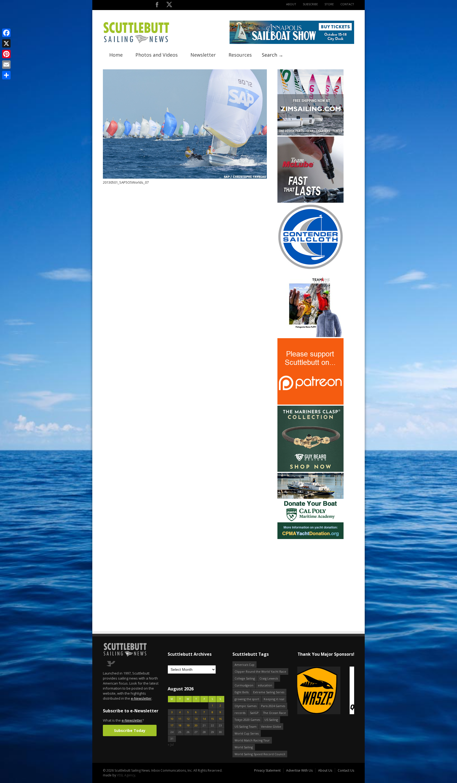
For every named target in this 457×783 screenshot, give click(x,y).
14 (204, 719)
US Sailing (271, 720)
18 (179, 725)
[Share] (6, 75)
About (291, 4)
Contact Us (346, 770)
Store (329, 4)
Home (116, 55)
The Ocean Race (274, 713)
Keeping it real (274, 699)
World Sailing (244, 747)
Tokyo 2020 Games (247, 720)
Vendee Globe (271, 726)
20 (196, 725)
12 (188, 719)
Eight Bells (242, 692)
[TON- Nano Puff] (310, 336)
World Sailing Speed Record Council (260, 754)
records (240, 713)
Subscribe (310, 4)
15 (212, 719)
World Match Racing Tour (252, 740)
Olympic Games (246, 706)
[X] (6, 43)
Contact (347, 4)
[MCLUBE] (310, 201)
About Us (325, 770)
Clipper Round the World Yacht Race (260, 671)
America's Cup (244, 665)
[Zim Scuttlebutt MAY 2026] (310, 134)
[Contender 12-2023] (310, 268)
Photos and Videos (156, 55)
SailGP (254, 713)
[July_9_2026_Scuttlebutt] (310, 538)
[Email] (6, 64)
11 (179, 719)
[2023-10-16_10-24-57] (331, 691)
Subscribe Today (129, 730)
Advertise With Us (299, 770)
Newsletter (203, 55)
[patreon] (310, 403)
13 (196, 719)
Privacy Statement (267, 770)
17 (171, 725)
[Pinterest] (6, 54)
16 (220, 719)
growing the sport (247, 699)
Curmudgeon (244, 685)
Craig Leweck (268, 678)
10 (171, 719)
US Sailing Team (246, 726)
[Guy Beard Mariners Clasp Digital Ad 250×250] (310, 470)
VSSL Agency (126, 775)
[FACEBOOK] (157, 6)
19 (188, 725)
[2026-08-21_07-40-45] (292, 42)
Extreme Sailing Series (268, 692)
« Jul (171, 744)
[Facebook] (6, 33)
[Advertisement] (310, 573)
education (265, 685)
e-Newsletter (141, 698)
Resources (240, 55)
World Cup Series (247, 733)
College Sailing (245, 678)
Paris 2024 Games (273, 706)
